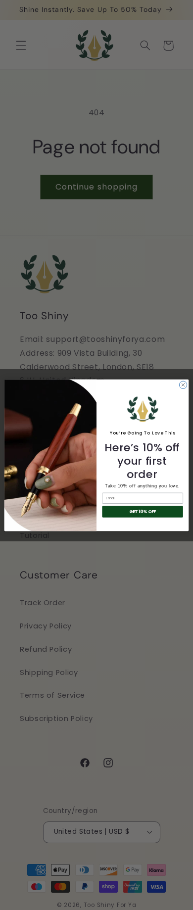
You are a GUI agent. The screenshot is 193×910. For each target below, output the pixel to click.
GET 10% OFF (142, 511)
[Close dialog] (183, 384)
